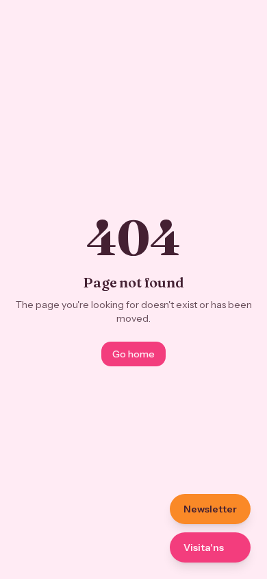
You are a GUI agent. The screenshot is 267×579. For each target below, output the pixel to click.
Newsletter (210, 509)
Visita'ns (203, 547)
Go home (133, 354)
